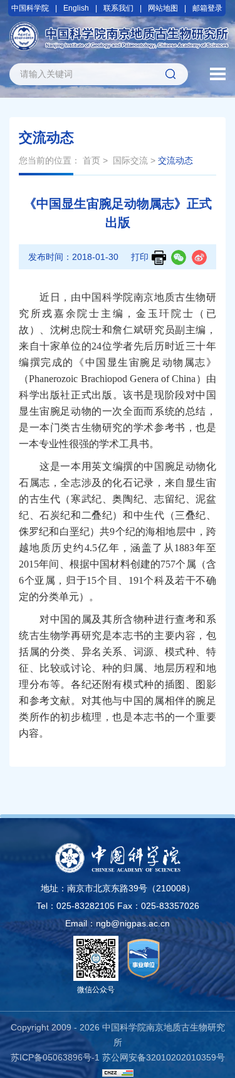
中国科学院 (30, 8)
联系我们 (118, 8)
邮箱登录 (207, 8)
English (76, 8)
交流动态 (175, 160)
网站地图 (163, 8)
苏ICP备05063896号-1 (55, 1057)
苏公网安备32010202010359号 (163, 1057)
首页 (91, 160)
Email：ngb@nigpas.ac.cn (117, 923)
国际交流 (130, 160)
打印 (140, 257)
